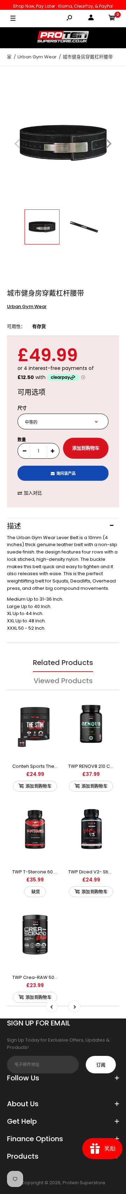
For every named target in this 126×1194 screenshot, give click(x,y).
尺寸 (22, 408)
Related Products (63, 662)
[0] (111, 18)
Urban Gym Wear (27, 306)
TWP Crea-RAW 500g (36, 977)
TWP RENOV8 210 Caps (93, 766)
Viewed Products (63, 681)
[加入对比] (48, 703)
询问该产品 (66, 473)
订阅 (100, 1064)
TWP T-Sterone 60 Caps (39, 871)
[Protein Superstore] (63, 38)
